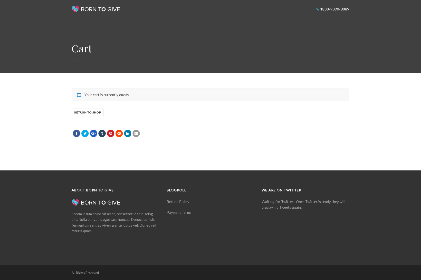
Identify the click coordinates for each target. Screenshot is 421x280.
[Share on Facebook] (76, 133)
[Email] (136, 133)
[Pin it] (110, 133)
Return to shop (87, 112)
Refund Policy (178, 201)
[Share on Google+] (93, 133)
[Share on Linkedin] (119, 133)
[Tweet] (85, 133)
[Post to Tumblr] (102, 133)
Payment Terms (179, 212)
